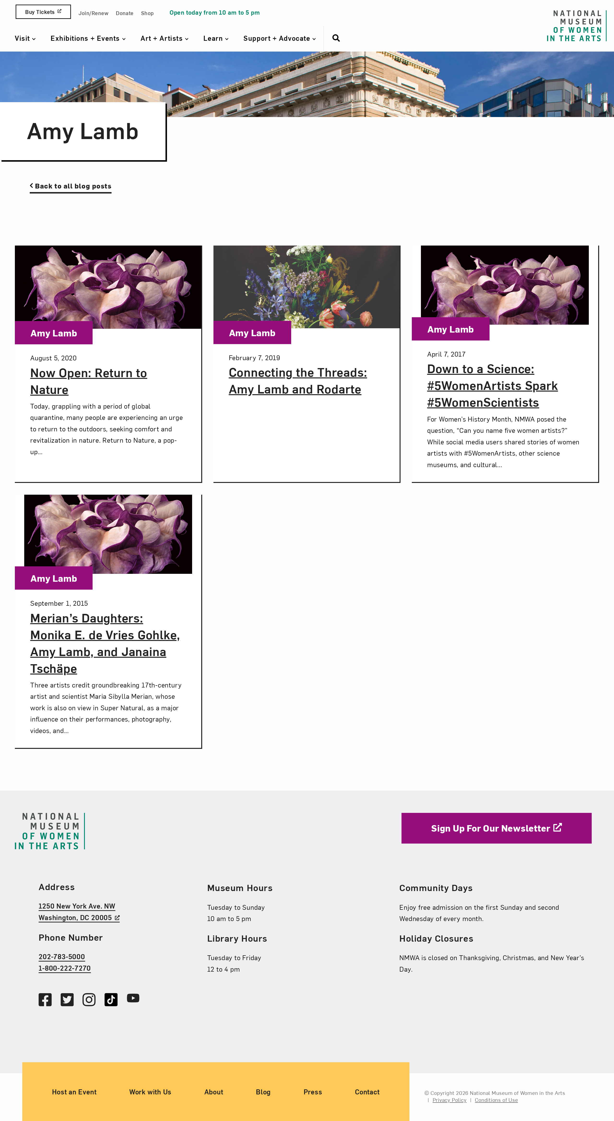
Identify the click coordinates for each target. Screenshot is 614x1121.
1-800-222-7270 (65, 967)
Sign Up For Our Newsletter (490, 828)
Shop (147, 12)
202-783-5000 (62, 956)
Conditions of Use (496, 1099)
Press (313, 1091)
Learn (214, 37)
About (213, 1091)
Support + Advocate (277, 37)
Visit (23, 37)
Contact (367, 1091)
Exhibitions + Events (86, 37)
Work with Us (150, 1091)
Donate (125, 12)
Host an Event (74, 1091)
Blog (263, 1091)
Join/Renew (93, 12)
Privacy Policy (450, 1099)
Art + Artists (163, 37)
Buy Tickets (39, 11)
